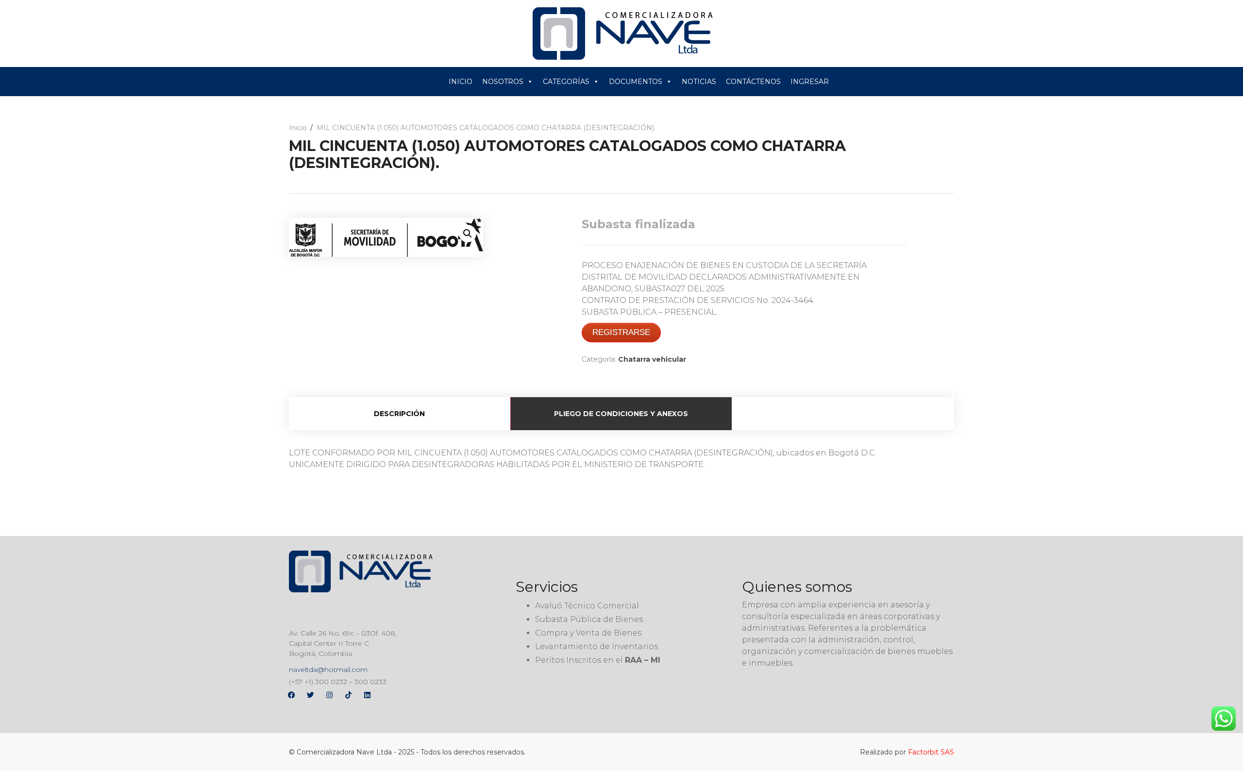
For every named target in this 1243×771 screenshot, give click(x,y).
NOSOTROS (502, 81)
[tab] (400, 413)
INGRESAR (809, 81)
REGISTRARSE (621, 332)
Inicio (298, 127)
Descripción (399, 413)
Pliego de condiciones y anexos (621, 413)
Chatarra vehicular (652, 359)
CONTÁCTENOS (753, 81)
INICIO (460, 81)
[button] (467, 233)
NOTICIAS (699, 81)
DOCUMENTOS (635, 81)
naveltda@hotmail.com (328, 669)
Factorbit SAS (931, 752)
